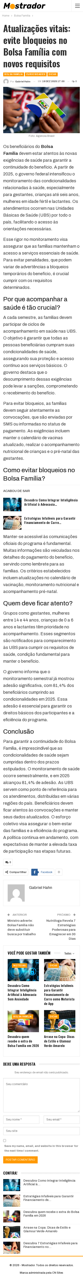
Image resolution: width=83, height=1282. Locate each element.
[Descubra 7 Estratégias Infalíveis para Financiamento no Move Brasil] (11, 1248)
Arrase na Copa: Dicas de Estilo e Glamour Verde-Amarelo (46, 1229)
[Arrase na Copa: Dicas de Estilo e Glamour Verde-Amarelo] (59, 1021)
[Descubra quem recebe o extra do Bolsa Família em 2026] (23, 1021)
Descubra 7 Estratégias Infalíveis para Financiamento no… (50, 1245)
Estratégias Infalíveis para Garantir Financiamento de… (48, 1198)
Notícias (19, 965)
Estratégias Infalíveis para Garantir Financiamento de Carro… (50, 520)
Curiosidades (35, 74)
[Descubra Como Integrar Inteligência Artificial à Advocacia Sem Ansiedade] (12, 504)
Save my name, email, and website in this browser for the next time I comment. (41, 1148)
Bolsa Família (13, 74)
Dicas (52, 74)
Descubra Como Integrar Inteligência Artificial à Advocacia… (51, 502)
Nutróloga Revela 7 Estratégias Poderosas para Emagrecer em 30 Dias (61, 929)
